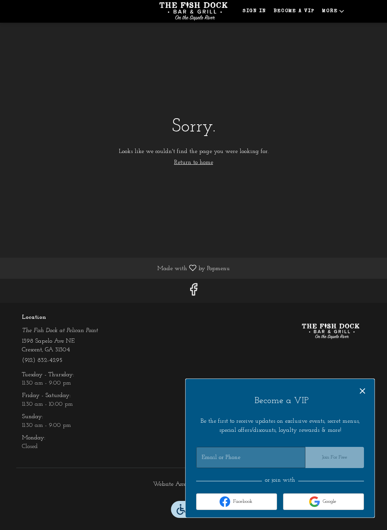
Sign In (254, 11)
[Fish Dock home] (193, 11)
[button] (333, 11)
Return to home (193, 162)
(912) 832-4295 (42, 360)
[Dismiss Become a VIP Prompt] (362, 391)
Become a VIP (294, 11)
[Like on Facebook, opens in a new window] (193, 293)
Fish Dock (330, 331)
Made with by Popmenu (118, 268)
